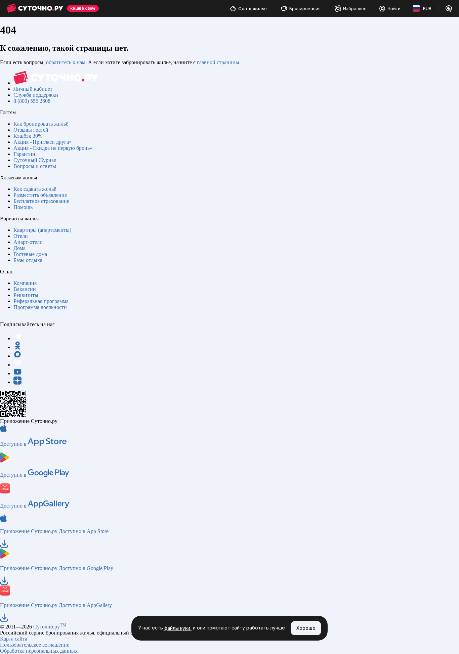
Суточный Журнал (34, 160)
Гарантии (24, 154)
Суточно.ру (50, 626)
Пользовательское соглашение (34, 645)
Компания (25, 283)
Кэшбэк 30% (27, 136)
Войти (394, 8)
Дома (19, 248)
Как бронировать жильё (40, 124)
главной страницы (218, 62)
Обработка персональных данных (39, 651)
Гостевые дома (30, 254)
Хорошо (306, 628)
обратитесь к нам (65, 62)
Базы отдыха (27, 260)
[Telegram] (17, 338)
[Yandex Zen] (17, 382)
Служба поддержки (35, 95)
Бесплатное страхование (41, 201)
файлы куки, (178, 628)
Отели (20, 236)
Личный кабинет (32, 89)
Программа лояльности (40, 307)
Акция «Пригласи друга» (42, 142)
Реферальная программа (41, 301)
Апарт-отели (28, 242)
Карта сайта (13, 639)
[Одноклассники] (17, 347)
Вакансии (24, 289)
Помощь (23, 207)
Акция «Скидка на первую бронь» (52, 148)
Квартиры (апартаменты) (42, 230)
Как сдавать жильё (34, 189)
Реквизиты (25, 295)
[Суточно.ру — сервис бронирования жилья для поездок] (35, 8)
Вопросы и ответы (34, 166)
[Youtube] (17, 373)
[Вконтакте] (17, 364)
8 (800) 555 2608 (31, 101)
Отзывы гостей (30, 130)
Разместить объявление (40, 195)
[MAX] (17, 356)
